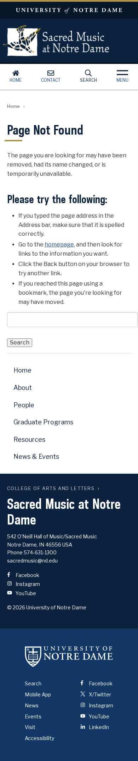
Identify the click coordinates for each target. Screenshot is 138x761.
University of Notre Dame (69, 10)
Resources (29, 439)
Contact (51, 80)
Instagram (27, 584)
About (22, 387)
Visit (30, 727)
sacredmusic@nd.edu (32, 561)
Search (88, 80)
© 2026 (16, 607)
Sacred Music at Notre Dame (56, 40)
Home (16, 80)
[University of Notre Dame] (69, 656)
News (32, 705)
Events (33, 716)
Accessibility (39, 738)
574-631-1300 (40, 552)
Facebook (27, 575)
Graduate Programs (43, 422)
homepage (59, 244)
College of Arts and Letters (51, 488)
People (23, 405)
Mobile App (38, 694)
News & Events (36, 456)
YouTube (25, 593)
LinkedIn (98, 727)
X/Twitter (99, 694)
